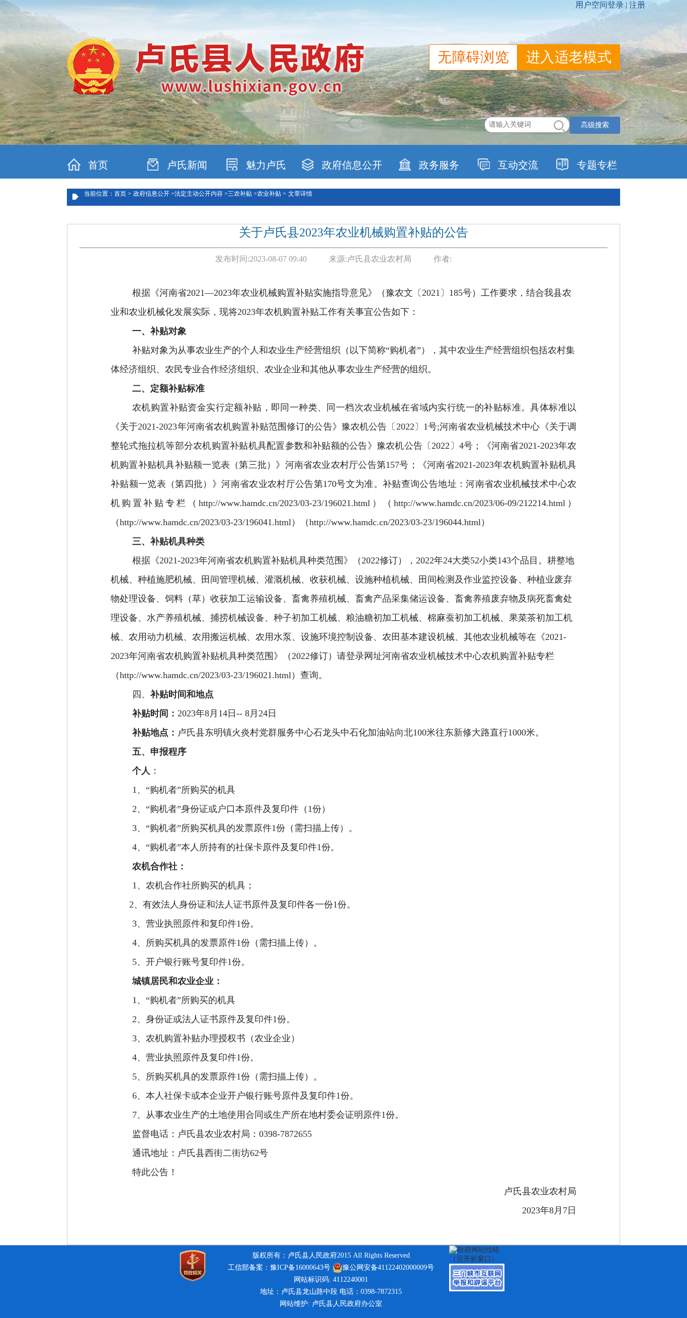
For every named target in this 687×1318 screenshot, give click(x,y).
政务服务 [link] (439, 165)
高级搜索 (595, 125)
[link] (479, 1254)
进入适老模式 (569, 57)
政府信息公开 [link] (352, 165)
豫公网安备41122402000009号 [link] (388, 1267)
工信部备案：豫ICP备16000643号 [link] (279, 1267)
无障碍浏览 (473, 57)
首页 (98, 165)
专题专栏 (597, 165)
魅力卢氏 (266, 165)
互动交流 (518, 165)
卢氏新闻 (187, 165)
